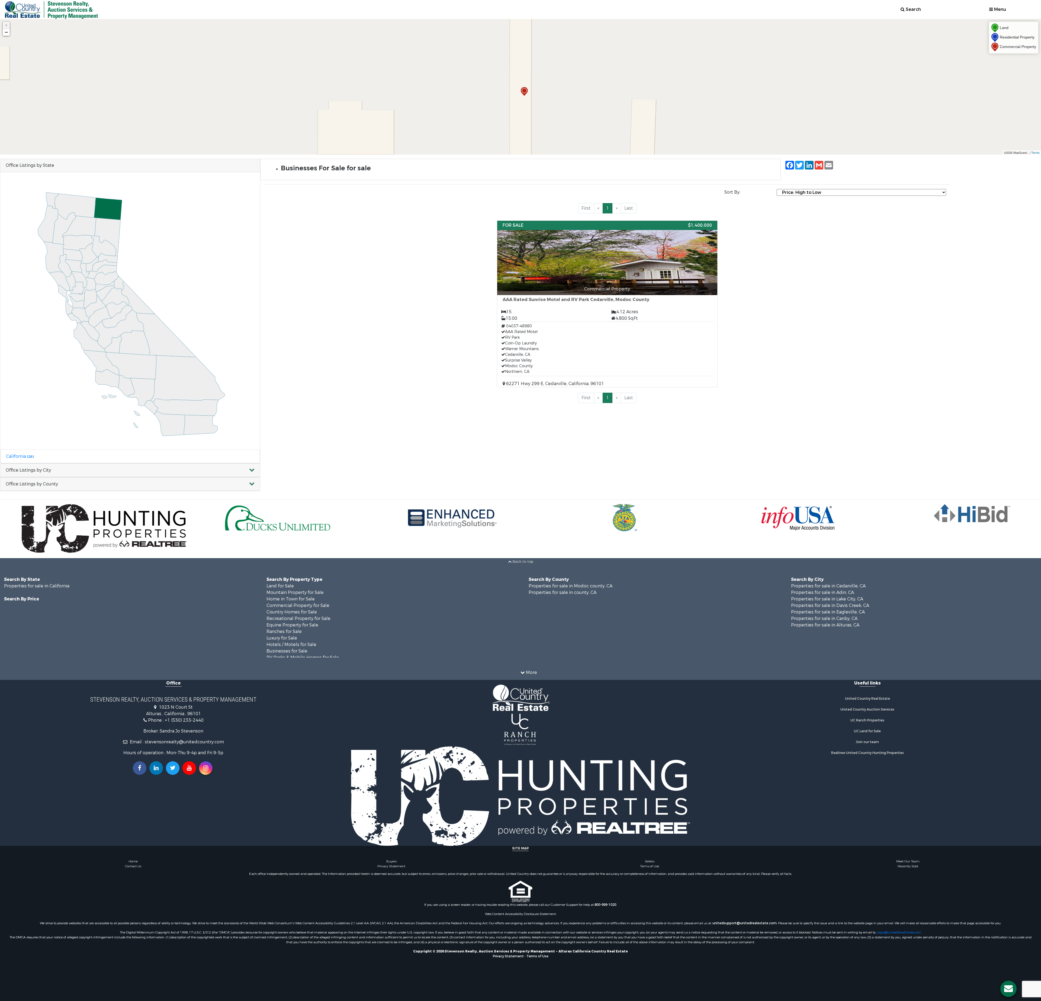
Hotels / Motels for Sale (291, 641)
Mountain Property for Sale (295, 589)
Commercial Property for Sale (297, 602)
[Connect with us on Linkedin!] (156, 765)
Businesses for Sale (286, 648)
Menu (999, 9)
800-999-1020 (605, 901)
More (531, 669)
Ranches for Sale (284, 628)
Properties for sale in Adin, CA (822, 589)
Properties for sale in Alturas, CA (825, 622)
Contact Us (133, 863)
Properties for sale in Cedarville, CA (828, 583)
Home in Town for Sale (290, 596)
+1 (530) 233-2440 (184, 717)
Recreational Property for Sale (298, 615)
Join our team (867, 739)
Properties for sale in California (36, 583)
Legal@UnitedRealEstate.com (899, 929)
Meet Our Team (908, 858)
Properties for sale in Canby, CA (824, 615)
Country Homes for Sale (291, 609)
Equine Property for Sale (292, 622)
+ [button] (6, 25)
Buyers (391, 858)
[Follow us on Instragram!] (206, 765)
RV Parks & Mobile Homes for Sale (302, 654)
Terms (1035, 152)
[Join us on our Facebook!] (139, 765)
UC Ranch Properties (867, 717)
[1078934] (524, 91)
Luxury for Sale (281, 635)
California (20, 456)
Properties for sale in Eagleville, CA (828, 609)
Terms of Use (649, 863)
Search (913, 9)
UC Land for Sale (867, 728)
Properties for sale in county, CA (562, 589)
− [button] (6, 32)
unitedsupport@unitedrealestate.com (744, 920)
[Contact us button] (1008, 989)
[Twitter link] (172, 765)
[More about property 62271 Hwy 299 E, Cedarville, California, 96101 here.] (607, 304)
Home (133, 858)
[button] (130, 470)
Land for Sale (280, 583)
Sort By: (732, 192)
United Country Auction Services (867, 706)
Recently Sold (908, 863)
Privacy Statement (391, 863)
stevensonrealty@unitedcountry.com (184, 738)
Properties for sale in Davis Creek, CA (830, 602)
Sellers (649, 858)
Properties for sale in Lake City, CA (827, 596)
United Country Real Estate (867, 695)
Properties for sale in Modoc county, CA (570, 583)
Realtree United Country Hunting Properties (867, 749)
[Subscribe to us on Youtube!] (189, 765)
